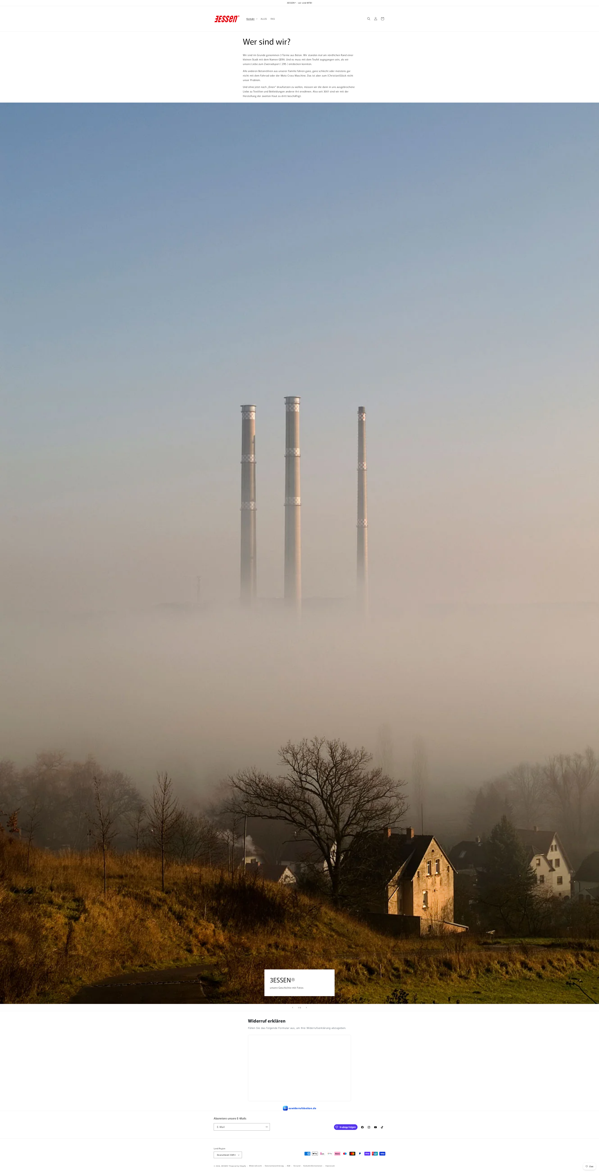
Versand (296, 1165)
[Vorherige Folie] (292, 1007)
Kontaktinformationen (312, 1165)
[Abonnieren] (266, 1127)
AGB (288, 1165)
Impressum (330, 1165)
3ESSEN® (225, 1166)
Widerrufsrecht (255, 1165)
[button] (252, 18)
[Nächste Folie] (306, 1007)
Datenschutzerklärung (274, 1165)
